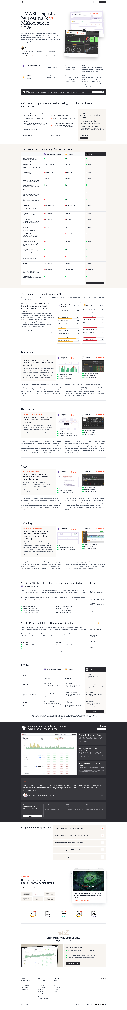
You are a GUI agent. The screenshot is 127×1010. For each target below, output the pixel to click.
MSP (54, 2)
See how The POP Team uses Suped (83, 900)
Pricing (58, 2)
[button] (94, 13)
